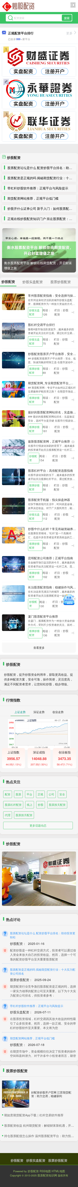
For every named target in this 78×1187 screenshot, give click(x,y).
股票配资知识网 (47, 1175)
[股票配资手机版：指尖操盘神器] (13, 505)
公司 (51, 794)
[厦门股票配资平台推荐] (13, 622)
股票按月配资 (24, 815)
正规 (40, 794)
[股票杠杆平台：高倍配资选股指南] (13, 476)
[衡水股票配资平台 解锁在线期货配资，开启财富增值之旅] (39, 250)
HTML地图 (58, 1171)
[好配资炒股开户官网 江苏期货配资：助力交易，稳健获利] (15, 1094)
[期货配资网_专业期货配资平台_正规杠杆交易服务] (13, 389)
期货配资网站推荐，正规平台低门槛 (33, 198)
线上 (29, 805)
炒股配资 (33, 458)
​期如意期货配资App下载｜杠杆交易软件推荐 (33, 1115)
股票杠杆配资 (13, 805)
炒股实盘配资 (34, 312)
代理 (7, 815)
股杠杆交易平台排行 (41, 324)
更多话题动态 (38, 825)
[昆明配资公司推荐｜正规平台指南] (13, 564)
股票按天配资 (57, 805)
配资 (7, 794)
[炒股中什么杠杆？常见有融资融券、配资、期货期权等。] (13, 535)
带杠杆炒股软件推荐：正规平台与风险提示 (37, 188)
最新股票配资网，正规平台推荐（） (52, 441)
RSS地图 (45, 1171)
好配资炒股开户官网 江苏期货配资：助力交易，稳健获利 (51, 1094)
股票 (18, 794)
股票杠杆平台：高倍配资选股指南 (50, 470)
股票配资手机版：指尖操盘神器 (49, 499)
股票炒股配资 (34, 370)
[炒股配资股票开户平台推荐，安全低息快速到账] (13, 360)
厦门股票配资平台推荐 (43, 616)
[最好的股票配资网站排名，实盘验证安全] (13, 418)
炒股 (40, 805)
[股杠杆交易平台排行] (13, 330)
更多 (69, 33)
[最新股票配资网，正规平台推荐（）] (13, 447)
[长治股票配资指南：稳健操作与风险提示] (13, 593)
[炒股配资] (18, 7)
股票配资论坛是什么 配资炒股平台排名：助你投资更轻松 (42, 935)
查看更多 (39, 648)
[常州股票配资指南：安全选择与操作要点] (13, 301)
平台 (29, 794)
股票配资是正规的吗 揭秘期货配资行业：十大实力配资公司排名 (42, 971)
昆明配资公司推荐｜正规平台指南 (50, 558)
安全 (62, 794)
